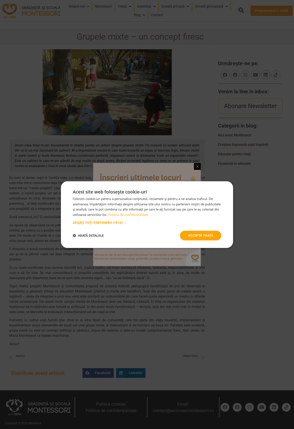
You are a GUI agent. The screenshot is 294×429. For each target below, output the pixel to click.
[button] (147, 222)
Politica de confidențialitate (128, 214)
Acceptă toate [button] (200, 235)
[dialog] (147, 214)
